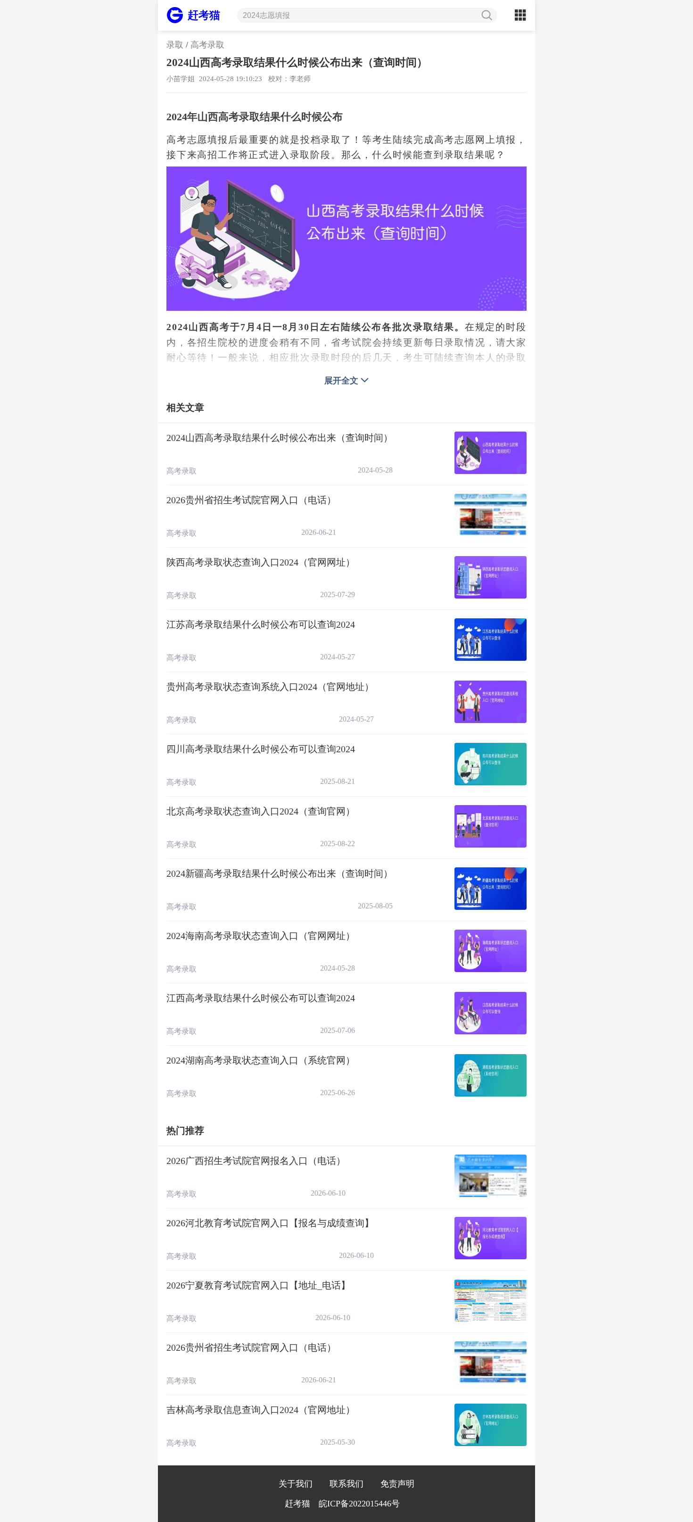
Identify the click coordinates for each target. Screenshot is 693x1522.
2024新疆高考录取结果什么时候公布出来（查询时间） (279, 873)
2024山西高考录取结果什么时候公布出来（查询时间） (279, 437)
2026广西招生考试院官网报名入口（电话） (256, 1161)
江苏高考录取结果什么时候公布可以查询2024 (260, 624)
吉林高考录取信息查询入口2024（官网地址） (260, 1410)
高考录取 (207, 45)
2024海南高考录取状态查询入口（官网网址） (260, 936)
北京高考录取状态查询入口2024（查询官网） (260, 811)
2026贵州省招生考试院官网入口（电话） (251, 500)
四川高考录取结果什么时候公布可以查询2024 (260, 749)
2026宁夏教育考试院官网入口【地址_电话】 (258, 1285)
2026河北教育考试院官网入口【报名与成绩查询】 (270, 1223)
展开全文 (341, 380)
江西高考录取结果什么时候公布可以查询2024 (260, 998)
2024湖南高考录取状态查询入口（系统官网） (260, 1060)
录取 (174, 45)
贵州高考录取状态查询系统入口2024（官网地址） (270, 687)
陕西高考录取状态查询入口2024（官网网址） (260, 562)
